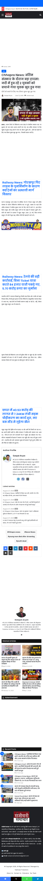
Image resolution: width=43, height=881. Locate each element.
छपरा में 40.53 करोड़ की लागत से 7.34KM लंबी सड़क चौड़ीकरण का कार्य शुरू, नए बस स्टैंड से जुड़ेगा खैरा (20, 416)
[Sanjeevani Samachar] (8, 14)
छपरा (9, 66)
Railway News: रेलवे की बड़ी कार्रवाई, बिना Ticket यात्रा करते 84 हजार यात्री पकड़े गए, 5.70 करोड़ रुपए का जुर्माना (21, 282)
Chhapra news (14, 532)
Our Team (33, 873)
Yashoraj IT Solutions (21, 870)
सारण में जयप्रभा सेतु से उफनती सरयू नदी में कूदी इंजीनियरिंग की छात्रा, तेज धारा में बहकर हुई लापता (20, 521)
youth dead (21, 541)
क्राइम (16, 490)
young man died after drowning (22, 536)
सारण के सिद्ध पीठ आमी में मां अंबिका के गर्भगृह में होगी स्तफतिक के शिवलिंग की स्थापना (11, 685)
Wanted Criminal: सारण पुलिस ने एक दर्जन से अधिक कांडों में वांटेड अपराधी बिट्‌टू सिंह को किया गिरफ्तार (31, 685)
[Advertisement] (21, 42)
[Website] (18, 479)
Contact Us (17, 873)
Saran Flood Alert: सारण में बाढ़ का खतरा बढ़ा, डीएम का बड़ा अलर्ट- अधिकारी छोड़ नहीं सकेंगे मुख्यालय (27, 798)
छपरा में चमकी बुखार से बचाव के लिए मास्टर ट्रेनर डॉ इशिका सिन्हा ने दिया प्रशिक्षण (11, 661)
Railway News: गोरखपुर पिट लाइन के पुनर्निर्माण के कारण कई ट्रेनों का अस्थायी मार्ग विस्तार (21, 188)
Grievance (25, 873)
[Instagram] (28, 479)
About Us (10, 873)
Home (5, 66)
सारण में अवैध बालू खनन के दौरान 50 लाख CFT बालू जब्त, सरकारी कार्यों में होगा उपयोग (31, 661)
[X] (10, 548)
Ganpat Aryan (8, 95)
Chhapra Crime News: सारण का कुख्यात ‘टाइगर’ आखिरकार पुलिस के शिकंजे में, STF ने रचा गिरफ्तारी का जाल (21, 512)
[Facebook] (23, 479)
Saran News (30, 532)
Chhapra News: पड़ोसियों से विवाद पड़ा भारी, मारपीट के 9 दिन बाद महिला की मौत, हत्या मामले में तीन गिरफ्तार (21, 494)
